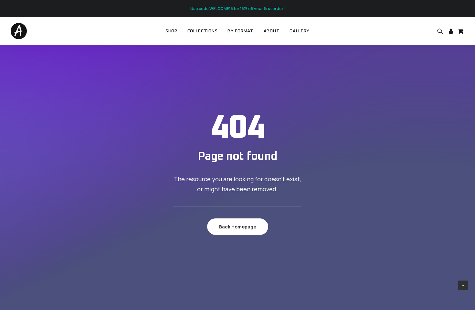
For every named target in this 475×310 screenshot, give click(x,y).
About (272, 31)
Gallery (300, 31)
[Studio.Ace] (19, 31)
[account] (450, 31)
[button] (441, 31)
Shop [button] (171, 31)
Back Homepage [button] (237, 227)
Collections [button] (202, 31)
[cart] (460, 31)
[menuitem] (171, 31)
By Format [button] (240, 31)
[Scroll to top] (463, 285)
